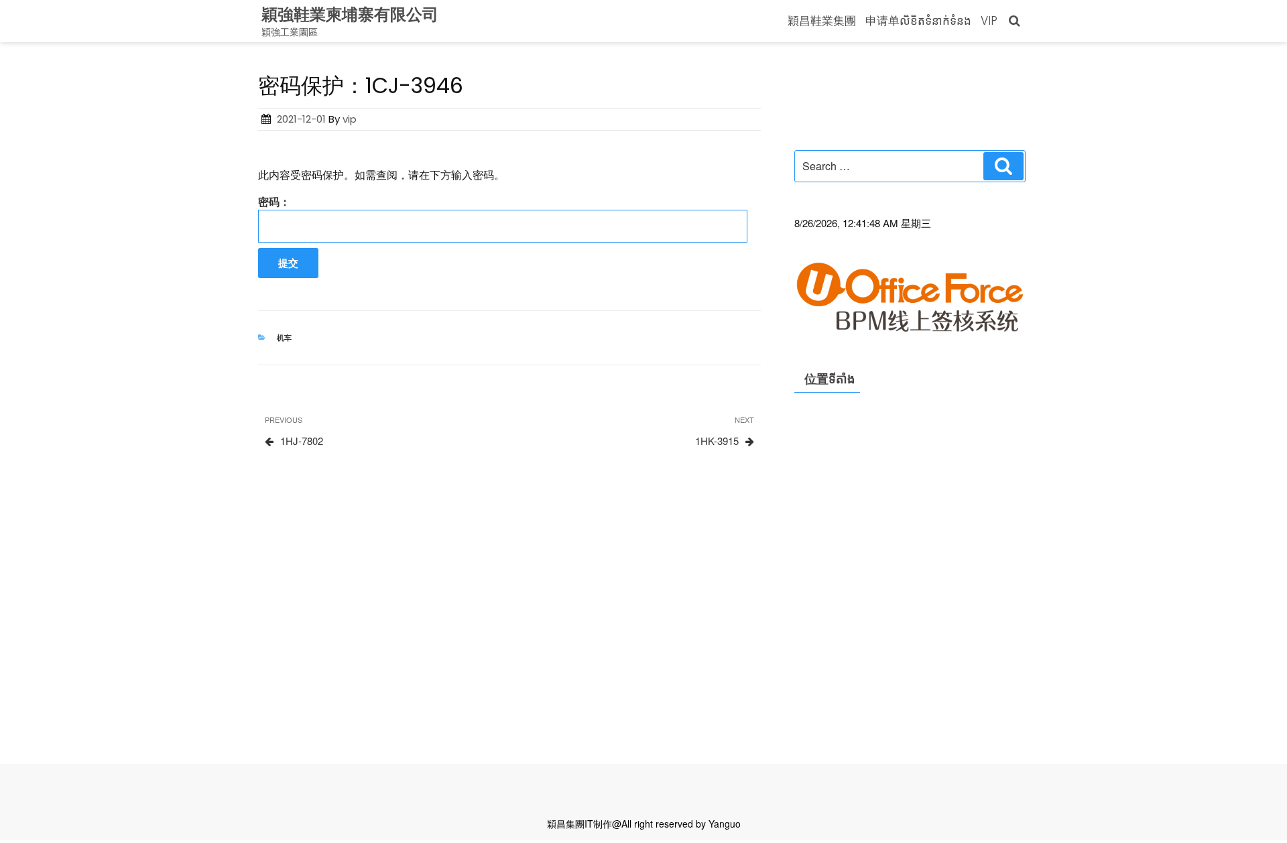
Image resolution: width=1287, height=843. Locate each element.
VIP (989, 21)
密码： (274, 201)
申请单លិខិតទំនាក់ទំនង (918, 21)
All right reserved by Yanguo (681, 823)
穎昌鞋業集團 (822, 21)
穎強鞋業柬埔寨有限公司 (349, 14)
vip (350, 119)
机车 (284, 337)
